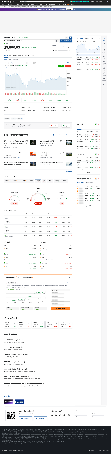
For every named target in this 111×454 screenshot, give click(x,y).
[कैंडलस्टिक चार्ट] (5, 63)
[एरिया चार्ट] (8, 63)
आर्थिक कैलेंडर (52, 4)
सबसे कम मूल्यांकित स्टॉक (83, 178)
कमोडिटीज (87, 38)
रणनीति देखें (67, 283)
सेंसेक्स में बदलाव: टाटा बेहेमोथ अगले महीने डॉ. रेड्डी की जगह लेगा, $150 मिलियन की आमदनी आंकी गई (16, 143)
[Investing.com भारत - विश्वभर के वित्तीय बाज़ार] (8, 1)
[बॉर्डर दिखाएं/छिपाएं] (35, 63)
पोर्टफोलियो (94, 414)
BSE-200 (35, 322)
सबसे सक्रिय (79, 128)
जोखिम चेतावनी (106, 450)
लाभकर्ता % (85, 128)
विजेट (93, 417)
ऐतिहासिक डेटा (15, 59)
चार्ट (10, 55)
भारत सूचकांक (11, 6)
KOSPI (48, 322)
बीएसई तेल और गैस (64, 322)
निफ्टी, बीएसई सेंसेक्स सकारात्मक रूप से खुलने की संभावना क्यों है (52, 154)
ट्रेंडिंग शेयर (79, 154)
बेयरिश (55, 125)
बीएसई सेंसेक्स (79, 57)
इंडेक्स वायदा (29, 6)
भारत (14, 118)
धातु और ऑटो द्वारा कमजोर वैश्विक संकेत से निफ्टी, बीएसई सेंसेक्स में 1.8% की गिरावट (16, 163)
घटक (10, 59)
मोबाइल (93, 410)
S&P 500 (21, 322)
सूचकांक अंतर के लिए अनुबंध (37, 6)
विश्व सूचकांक (23, 6)
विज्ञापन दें (77, 414)
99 (21, 118)
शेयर (92, 38)
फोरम (32, 55)
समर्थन (76, 417)
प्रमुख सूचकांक (17, 6)
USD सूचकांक (79, 69)
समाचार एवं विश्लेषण (18, 55)
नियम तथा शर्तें (91, 450)
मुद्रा (77, 38)
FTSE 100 (79, 67)
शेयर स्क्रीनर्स (59, 4)
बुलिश (67, 125)
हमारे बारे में (77, 410)
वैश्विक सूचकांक (46, 6)
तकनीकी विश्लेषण (10, 177)
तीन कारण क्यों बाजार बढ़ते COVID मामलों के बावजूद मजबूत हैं (15, 154)
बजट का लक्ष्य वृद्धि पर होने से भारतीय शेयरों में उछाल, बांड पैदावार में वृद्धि (51, 142)
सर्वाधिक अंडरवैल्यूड (80, 182)
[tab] (8, 181)
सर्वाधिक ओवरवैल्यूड (89, 182)
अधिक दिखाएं (69, 171)
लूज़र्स (91, 128)
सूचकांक (5, 6)
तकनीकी (27, 55)
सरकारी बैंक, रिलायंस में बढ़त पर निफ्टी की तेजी (51, 162)
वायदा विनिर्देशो (52, 6)
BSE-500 (7, 322)
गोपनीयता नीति (98, 450)
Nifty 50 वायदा (80, 62)
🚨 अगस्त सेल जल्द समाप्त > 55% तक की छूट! (79, 1)
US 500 (78, 64)
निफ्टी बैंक (79, 59)
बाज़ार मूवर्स (80, 124)
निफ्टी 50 (78, 54)
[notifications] (105, 1)
